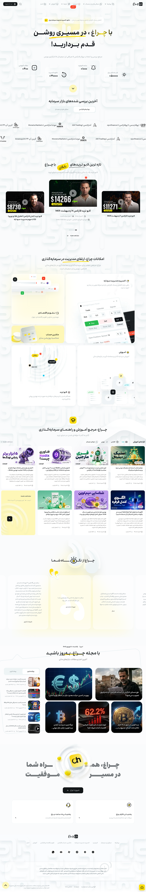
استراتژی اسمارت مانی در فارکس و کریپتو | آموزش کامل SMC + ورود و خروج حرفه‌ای (57, 513)
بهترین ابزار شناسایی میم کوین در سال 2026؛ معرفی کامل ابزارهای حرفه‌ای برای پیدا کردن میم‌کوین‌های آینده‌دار (93, 514)
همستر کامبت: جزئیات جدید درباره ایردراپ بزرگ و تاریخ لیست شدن (16, 680)
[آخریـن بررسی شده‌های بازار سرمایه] (73, 88)
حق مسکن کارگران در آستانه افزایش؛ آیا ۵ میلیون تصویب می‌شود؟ (119, 694)
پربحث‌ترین (13, 671)
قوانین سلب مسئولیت (88, 887)
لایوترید (75, 4)
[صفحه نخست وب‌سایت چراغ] (138, 4)
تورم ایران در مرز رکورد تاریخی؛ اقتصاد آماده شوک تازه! (94, 726)
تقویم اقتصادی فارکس (47, 843)
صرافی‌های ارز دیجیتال (92, 4)
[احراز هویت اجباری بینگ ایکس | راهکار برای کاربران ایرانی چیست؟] (34, 717)
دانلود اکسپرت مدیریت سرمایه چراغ (59, 20)
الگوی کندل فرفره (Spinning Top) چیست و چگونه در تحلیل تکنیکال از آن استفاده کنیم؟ (129, 513)
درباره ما (76, 887)
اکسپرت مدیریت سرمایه (82, 843)
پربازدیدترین (30, 671)
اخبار (41, 4)
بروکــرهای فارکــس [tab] (84, 109)
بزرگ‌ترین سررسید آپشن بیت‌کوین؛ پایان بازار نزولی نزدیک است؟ (63, 726)
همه (123, 442)
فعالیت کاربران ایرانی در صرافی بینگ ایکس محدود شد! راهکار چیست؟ (16, 692)
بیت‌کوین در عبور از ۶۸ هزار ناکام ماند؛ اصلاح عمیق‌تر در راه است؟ (127, 726)
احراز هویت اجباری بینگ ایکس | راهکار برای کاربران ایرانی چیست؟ (15, 715)
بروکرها (109, 4)
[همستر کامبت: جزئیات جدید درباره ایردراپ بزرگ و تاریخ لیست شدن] (34, 682)
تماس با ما (68, 887)
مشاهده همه (74, 236)
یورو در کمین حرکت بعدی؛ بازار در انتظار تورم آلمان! (69, 695)
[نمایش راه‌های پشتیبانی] (142, 887)
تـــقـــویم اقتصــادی (47, 313)
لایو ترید (63, 392)
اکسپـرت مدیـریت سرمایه (115, 281)
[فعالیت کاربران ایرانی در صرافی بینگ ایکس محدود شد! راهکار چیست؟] (34, 693)
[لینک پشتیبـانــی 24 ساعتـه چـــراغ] (43, 812)
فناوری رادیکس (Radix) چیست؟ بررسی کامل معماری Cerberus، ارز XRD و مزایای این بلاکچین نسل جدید (56, 470)
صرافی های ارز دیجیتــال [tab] (61, 109)
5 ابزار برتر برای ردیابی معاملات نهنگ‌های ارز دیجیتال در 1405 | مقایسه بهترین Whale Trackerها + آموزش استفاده (20, 470)
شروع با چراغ (74, 790)
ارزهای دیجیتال (90, 442)
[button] (5, 885)
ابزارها (65, 4)
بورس (103, 442)
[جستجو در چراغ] (20, 4)
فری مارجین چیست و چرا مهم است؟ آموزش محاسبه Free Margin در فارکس (93, 469)
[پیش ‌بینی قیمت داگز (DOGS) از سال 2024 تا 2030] (34, 728)
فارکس (113, 442)
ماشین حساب (52, 334)
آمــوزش (122, 352)
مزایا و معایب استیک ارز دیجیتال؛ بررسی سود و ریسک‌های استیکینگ (129, 469)
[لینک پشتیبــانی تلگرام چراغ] (104, 812)
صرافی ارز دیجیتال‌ (106, 843)
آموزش (53, 4)
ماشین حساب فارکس (64, 843)
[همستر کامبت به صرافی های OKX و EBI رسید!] (34, 705)
